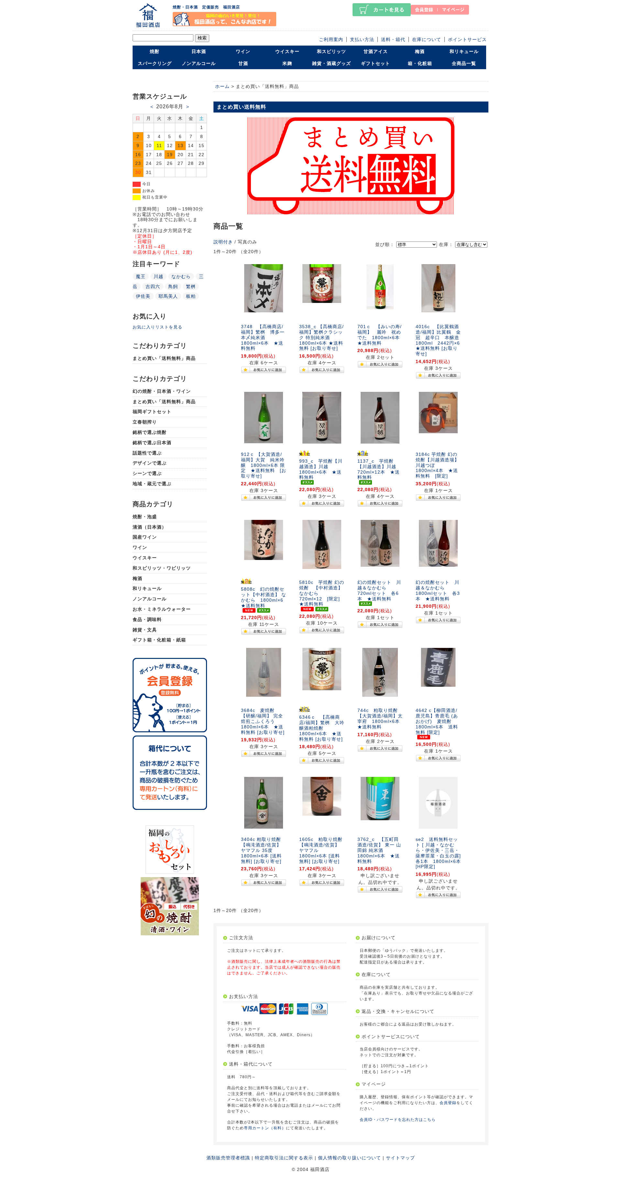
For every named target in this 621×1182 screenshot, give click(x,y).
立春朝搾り (145, 421)
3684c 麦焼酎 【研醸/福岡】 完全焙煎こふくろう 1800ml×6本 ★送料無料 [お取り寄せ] (263, 721)
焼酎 (154, 51)
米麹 (287, 63)
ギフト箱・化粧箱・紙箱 (159, 639)
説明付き (223, 241)
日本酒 (198, 51)
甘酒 (243, 63)
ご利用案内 (331, 39)
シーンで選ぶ (147, 473)
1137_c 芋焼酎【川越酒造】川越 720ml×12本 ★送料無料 (379, 469)
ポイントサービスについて (391, 1036)
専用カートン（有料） (265, 1128)
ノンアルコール (199, 63)
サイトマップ (400, 1157)
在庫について (426, 39)
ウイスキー (287, 51)
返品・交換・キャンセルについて (398, 1011)
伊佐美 (143, 296)
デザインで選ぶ (150, 463)
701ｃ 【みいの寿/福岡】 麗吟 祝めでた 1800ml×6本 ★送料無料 (381, 334)
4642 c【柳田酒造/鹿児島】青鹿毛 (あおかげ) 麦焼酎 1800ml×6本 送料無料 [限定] (437, 721)
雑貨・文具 (145, 629)
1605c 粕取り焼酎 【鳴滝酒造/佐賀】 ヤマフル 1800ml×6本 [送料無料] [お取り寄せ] (323, 850)
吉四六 (153, 286)
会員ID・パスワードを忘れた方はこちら (398, 1119)
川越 (158, 276)
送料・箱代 (393, 39)
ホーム (222, 86)
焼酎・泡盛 (145, 516)
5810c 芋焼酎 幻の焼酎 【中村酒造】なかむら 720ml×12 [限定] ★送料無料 (322, 593)
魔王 (141, 276)
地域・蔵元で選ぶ (152, 483)
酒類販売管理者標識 (228, 1157)
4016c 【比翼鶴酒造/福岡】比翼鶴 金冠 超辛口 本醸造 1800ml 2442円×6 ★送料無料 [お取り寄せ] (440, 340)
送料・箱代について (251, 1064)
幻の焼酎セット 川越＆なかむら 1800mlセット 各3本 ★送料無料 (438, 590)
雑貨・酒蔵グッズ (331, 63)
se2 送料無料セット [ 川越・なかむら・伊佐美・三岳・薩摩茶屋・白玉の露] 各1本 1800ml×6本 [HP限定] (441, 853)
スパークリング (155, 63)
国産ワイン (145, 537)
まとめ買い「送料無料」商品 (164, 358)
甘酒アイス (376, 51)
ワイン (243, 51)
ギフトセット (375, 63)
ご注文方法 (241, 937)
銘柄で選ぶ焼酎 (150, 432)
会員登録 (448, 1103)
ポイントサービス (467, 39)
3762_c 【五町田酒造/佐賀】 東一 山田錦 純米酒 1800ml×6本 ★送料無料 (379, 850)
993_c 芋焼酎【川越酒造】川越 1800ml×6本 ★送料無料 (321, 469)
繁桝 (191, 286)
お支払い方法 (243, 996)
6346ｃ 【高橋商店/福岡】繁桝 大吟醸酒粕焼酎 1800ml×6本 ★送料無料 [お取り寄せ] (321, 728)
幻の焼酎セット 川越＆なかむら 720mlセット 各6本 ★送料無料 (379, 590)
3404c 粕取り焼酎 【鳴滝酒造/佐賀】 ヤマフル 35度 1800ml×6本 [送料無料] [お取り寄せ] (261, 850)
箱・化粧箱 (420, 63)
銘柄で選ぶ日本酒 (152, 442)
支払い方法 (362, 39)
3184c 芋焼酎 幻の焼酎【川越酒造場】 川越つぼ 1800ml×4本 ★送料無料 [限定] (437, 465)
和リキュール (464, 51)
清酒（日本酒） (150, 527)
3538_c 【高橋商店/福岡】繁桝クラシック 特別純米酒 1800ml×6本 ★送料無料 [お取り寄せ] (321, 337)
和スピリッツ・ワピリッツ (162, 568)
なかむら (181, 276)
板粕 (191, 296)
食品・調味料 (147, 619)
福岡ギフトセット (152, 411)
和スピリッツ (331, 51)
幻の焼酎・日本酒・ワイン (162, 391)
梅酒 (420, 51)
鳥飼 (173, 286)
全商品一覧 (464, 63)
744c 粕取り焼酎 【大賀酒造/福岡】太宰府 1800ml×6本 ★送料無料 (381, 718)
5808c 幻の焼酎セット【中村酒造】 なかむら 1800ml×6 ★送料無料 (264, 597)
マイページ (374, 1084)
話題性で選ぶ (147, 453)
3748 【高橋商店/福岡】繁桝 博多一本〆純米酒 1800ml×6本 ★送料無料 (263, 337)
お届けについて (379, 937)
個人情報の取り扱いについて (349, 1157)
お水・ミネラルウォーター (162, 609)
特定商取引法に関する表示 (284, 1157)
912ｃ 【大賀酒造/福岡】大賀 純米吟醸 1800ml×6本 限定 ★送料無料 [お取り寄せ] (263, 465)
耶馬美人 (168, 296)
